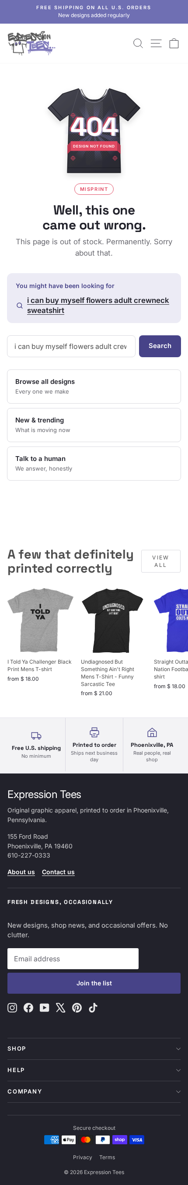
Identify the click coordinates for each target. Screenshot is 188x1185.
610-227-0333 (28, 855)
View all (161, 561)
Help (16, 1069)
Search (160, 345)
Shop (16, 1048)
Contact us (58, 872)
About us (21, 872)
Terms (107, 1157)
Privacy (82, 1157)
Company (24, 1091)
